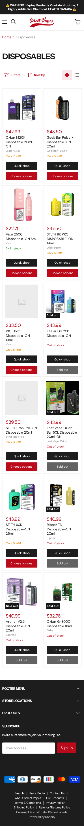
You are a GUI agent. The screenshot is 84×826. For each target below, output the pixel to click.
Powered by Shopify (42, 817)
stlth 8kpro (54, 247)
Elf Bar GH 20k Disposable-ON (59, 333)
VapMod (11, 635)
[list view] (77, 75)
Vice (8, 243)
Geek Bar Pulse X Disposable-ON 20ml (60, 142)
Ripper (51, 538)
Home (6, 37)
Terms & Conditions (28, 803)
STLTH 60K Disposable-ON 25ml (18, 529)
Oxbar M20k (13, 151)
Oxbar (51, 630)
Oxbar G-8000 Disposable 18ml (59, 623)
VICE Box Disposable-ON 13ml (18, 335)
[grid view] (67, 75)
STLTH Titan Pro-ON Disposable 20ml (21, 430)
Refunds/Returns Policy (54, 807)
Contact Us (57, 793)
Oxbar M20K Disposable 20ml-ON (20, 142)
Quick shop (22, 166)
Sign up (67, 747)
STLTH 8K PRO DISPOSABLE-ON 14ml (60, 238)
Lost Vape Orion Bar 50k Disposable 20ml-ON (62, 432)
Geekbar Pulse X (57, 151)
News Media (37, 793)
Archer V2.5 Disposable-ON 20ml (18, 626)
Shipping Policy (24, 807)
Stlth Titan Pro (15, 437)
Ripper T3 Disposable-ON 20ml (59, 529)
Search (19, 793)
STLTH (9, 538)
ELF (49, 340)
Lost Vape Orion (57, 441)
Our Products (55, 798)
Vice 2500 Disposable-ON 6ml (21, 236)
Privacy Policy (55, 803)
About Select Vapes (28, 798)
